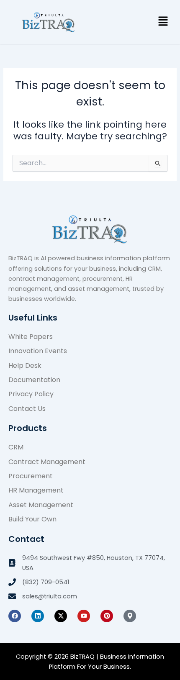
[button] (163, 22)
